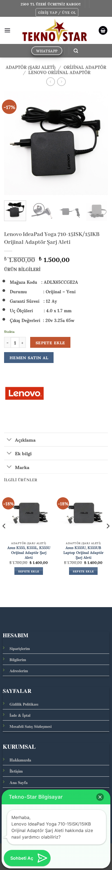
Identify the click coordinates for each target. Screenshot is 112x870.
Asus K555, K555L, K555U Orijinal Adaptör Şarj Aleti (28, 552)
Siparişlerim (20, 648)
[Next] (99, 143)
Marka (22, 466)
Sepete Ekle (50, 342)
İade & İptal (20, 715)
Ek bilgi (23, 453)
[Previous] (13, 143)
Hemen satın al (29, 357)
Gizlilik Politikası (24, 704)
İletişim (16, 771)
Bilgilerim (18, 659)
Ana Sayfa (19, 782)
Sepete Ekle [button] (28, 571)
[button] (57, 12)
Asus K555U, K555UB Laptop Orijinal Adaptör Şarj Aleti (83, 552)
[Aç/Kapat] (9, 440)
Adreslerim (19, 671)
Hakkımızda (20, 760)
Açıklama (25, 439)
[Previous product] (61, 81)
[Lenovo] (24, 393)
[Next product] (50, 81)
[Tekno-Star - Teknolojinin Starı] (54, 30)
